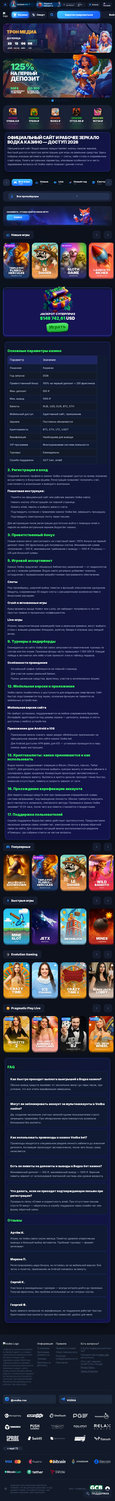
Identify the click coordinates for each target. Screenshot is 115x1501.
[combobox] (56, 196)
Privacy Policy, (88, 1367)
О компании (43, 1348)
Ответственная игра (66, 1352)
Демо (21, 267)
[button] (49, 100)
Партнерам (62, 1362)
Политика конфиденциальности (67, 1357)
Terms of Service (89, 1371)
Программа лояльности (43, 1353)
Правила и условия (66, 1348)
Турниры (41, 1358)
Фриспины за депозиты (44, 1364)
